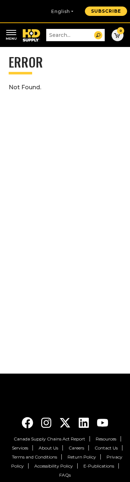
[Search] (98, 35)
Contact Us (106, 448)
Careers (76, 448)
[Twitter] (65, 422)
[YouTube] (102, 422)
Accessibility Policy (53, 466)
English (60, 11)
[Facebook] (28, 422)
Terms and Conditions (34, 457)
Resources (106, 439)
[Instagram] (47, 422)
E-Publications (98, 466)
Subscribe (106, 11)
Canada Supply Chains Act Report (49, 439)
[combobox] (75, 35)
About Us (48, 448)
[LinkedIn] (84, 422)
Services (20, 448)
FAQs (65, 475)
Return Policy (82, 457)
